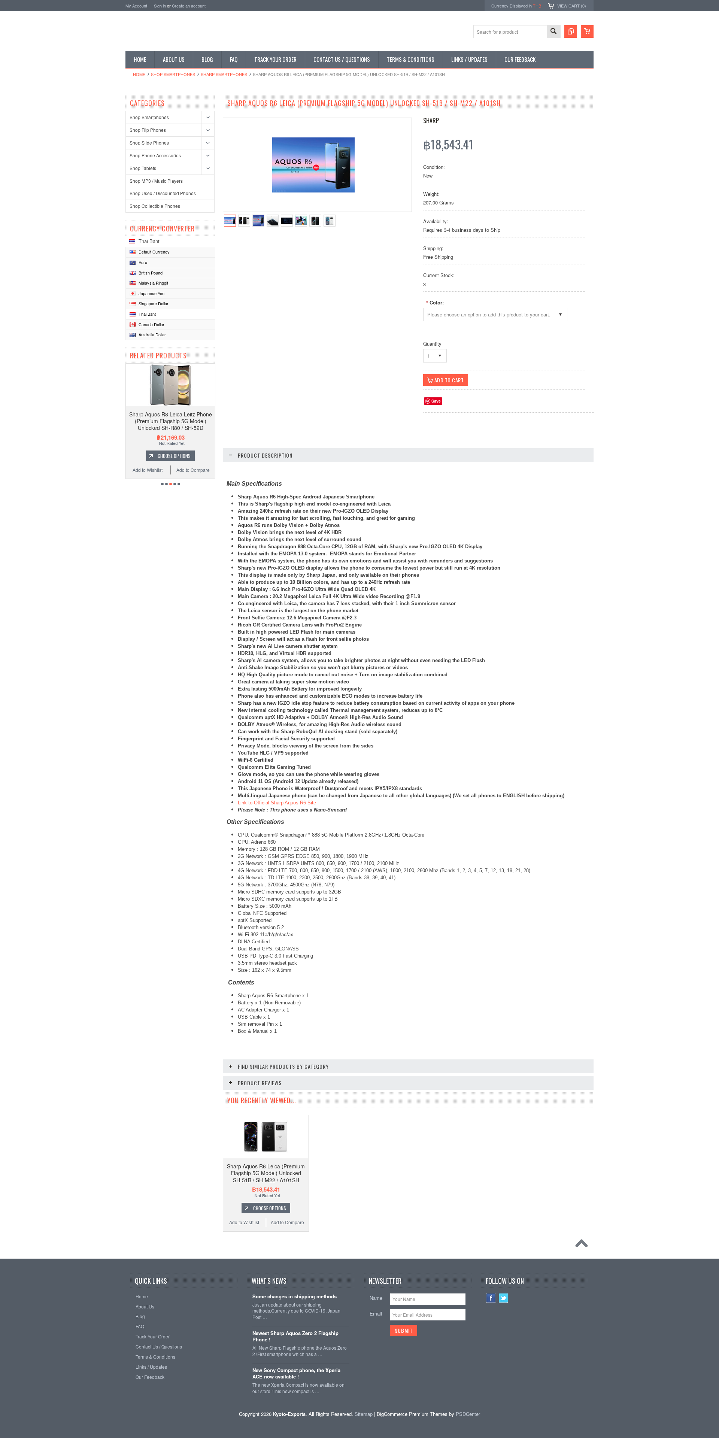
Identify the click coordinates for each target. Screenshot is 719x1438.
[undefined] (313, 190)
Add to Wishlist (148, 470)
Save (436, 401)
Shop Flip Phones (148, 130)
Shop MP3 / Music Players (156, 181)
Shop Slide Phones (149, 142)
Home (139, 74)
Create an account (189, 6)
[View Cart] (587, 31)
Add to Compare (193, 470)
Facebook (491, 1298)
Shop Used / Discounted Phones (163, 193)
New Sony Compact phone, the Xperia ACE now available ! (296, 1373)
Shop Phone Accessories (155, 155)
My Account (136, 6)
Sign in (160, 6)
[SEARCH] (553, 32)
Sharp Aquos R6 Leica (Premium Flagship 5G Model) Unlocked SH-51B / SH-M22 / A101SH (266, 1172)
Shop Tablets (143, 168)
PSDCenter (468, 1413)
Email (376, 1313)
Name (376, 1297)
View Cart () (571, 6)
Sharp (431, 120)
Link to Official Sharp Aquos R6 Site (277, 803)
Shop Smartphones (173, 74)
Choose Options (174, 455)
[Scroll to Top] (583, 1245)
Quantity (432, 343)
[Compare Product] (570, 31)
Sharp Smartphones (224, 74)
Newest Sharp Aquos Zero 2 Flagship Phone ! (295, 1336)
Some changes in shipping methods (294, 1296)
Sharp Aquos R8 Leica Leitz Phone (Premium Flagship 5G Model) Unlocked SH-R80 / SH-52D (170, 420)
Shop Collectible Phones (155, 206)
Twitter (503, 1298)
